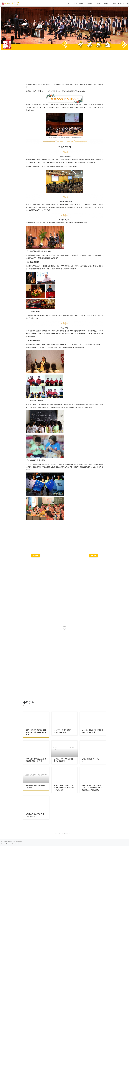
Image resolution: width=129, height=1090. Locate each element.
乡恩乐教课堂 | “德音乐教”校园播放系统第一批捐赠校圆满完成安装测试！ (64, 725)
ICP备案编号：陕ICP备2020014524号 (63, 771)
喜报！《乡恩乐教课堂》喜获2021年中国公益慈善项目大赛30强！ (36, 670)
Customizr (17, 781)
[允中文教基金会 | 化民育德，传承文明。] (10, 3)
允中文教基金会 (8, 779)
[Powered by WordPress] (6, 781)
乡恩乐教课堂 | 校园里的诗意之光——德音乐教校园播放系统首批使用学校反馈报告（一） (93, 725)
